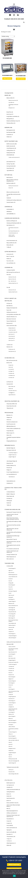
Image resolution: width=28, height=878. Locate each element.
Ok (14, 875)
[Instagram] (14, 15)
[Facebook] (10, 15)
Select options (7, 78)
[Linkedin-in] (18, 15)
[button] (14, 4)
